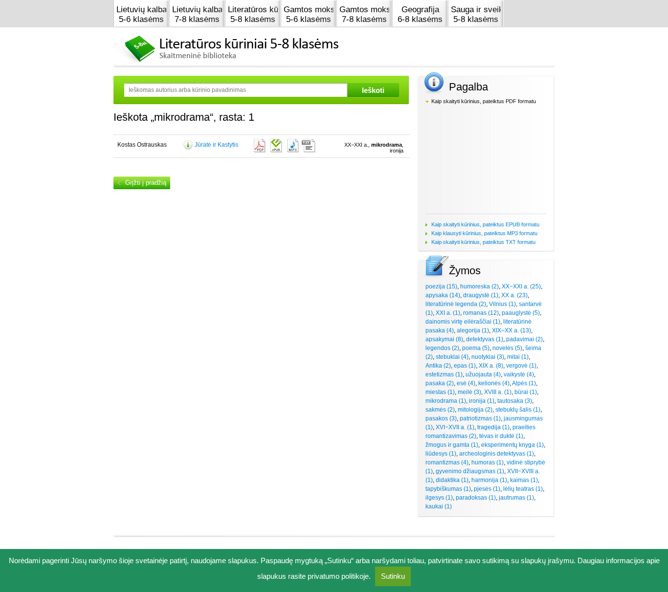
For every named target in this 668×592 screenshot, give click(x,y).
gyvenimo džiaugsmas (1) (470, 471)
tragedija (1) (493, 427)
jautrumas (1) (516, 497)
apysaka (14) (442, 295)
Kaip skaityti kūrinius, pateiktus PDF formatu (483, 101)
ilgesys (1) (439, 497)
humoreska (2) (479, 286)
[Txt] (308, 146)
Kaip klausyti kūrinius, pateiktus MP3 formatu (484, 233)
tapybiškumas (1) (448, 488)
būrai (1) (525, 392)
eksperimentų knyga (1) (512, 444)
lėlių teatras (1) (523, 488)
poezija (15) (441, 286)
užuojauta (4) (483, 374)
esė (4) (466, 383)
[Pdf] (259, 146)
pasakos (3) (441, 418)
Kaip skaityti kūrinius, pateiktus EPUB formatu (485, 224)
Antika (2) (438, 365)
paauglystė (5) (521, 312)
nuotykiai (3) (487, 356)
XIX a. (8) (491, 365)
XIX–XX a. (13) (511, 330)
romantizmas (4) (446, 462)
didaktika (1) (452, 480)
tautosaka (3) (514, 400)
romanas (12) (481, 312)
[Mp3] (292, 146)
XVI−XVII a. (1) (455, 427)
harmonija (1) (489, 480)
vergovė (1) (521, 365)
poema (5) (476, 348)
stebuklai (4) (452, 356)
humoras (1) (487, 462)
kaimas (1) (524, 480)
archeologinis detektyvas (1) (496, 453)
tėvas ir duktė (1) (501, 436)
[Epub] (275, 146)
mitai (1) (518, 356)
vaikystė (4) (519, 374)
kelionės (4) (494, 383)
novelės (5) (507, 348)
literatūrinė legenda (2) (455, 304)
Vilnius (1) (502, 304)
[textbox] (235, 90)
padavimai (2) (524, 339)
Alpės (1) (524, 383)
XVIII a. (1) (498, 392)
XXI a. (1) (448, 312)
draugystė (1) (480, 295)
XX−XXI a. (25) (521, 286)
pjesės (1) (487, 488)
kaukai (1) (438, 506)
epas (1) (465, 365)
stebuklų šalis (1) (517, 409)
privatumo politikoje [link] (338, 576)
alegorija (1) (473, 330)
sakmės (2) (440, 409)
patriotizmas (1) (480, 418)
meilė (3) (469, 392)
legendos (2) (442, 348)
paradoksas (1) (476, 497)
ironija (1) (481, 400)
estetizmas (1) (444, 374)
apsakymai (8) (444, 339)
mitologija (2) (475, 409)
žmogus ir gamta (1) (451, 444)
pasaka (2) (439, 383)
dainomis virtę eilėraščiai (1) (462, 321)
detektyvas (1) (484, 339)
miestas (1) (440, 392)
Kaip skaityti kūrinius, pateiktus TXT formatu (483, 242)
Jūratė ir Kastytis (216, 144)
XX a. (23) (514, 295)
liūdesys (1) (440, 453)
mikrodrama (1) (445, 400)
